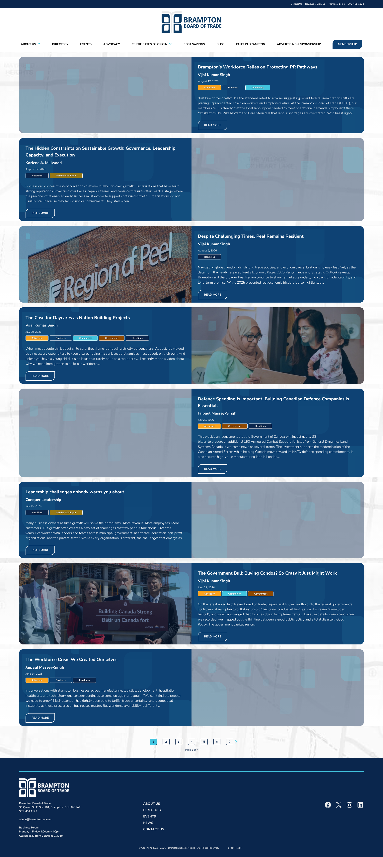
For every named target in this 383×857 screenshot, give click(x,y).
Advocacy (111, 44)
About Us (28, 44)
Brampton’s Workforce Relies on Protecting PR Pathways (257, 67)
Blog (220, 44)
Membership (347, 44)
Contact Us (296, 3)
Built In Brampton (250, 44)
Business (233, 87)
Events (86, 44)
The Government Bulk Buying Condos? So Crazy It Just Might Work (267, 573)
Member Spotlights (66, 175)
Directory (60, 44)
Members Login (337, 3)
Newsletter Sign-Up (315, 3)
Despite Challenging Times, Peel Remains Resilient (251, 236)
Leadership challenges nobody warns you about (75, 492)
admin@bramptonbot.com (35, 819)
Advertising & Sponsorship (299, 44)
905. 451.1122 (28, 811)
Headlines (37, 175)
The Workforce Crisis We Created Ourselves (71, 659)
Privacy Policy (234, 847)
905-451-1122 (356, 3)
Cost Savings (194, 44)
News (148, 823)
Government (111, 338)
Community (258, 87)
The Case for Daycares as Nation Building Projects (78, 318)
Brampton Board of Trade (181, 847)
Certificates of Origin (149, 44)
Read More (212, 125)
